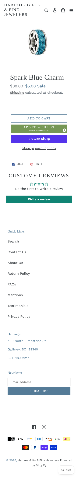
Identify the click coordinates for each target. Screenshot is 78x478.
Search (13, 241)
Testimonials (18, 306)
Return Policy (19, 273)
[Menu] (71, 9)
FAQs (12, 284)
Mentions (15, 295)
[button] (39, 129)
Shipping (17, 92)
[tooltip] (64, 130)
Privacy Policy (19, 316)
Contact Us (17, 252)
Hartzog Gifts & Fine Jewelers (22, 10)
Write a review (39, 199)
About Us (15, 263)
